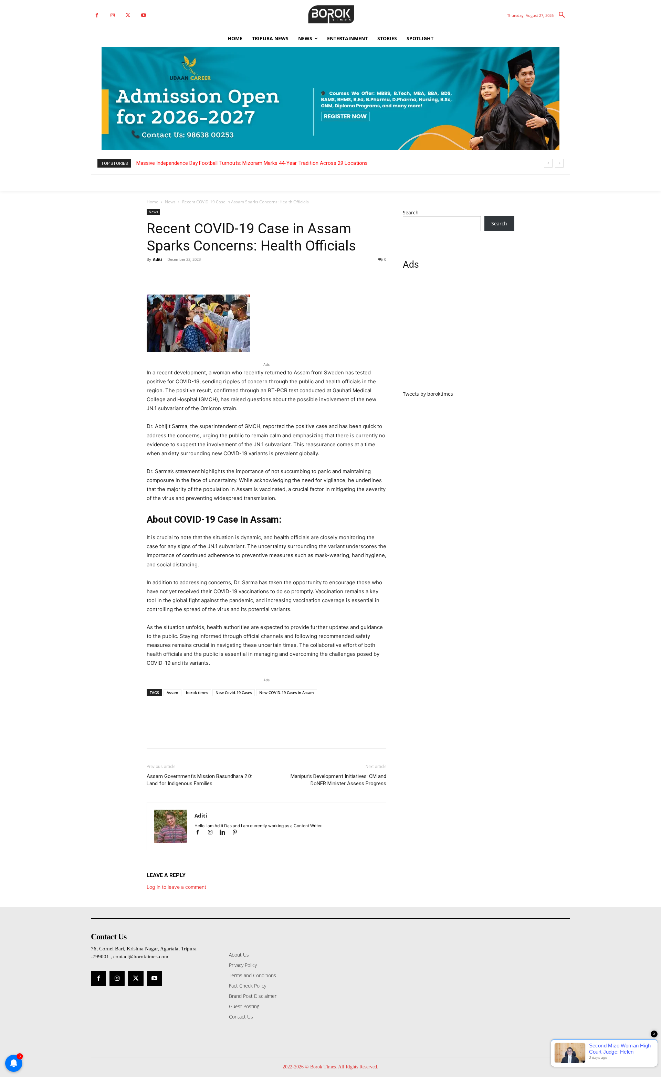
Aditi (157, 259)
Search (411, 212)
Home (152, 202)
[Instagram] (112, 15)
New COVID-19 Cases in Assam (286, 692)
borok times (197, 692)
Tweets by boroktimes (428, 394)
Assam (172, 692)
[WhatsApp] (201, 275)
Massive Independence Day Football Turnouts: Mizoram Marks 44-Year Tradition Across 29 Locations (252, 163)
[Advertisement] (458, 334)
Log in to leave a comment (176, 887)
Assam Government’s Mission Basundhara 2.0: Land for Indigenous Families (199, 780)
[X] (128, 15)
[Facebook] (97, 15)
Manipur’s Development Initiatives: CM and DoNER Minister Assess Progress (338, 780)
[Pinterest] (185, 275)
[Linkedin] (225, 832)
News (170, 202)
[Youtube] (143, 15)
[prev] (548, 163)
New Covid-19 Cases (234, 692)
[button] (562, 15)
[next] (559, 163)
